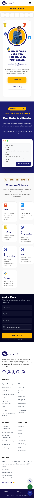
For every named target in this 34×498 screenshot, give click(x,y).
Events (20, 433)
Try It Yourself (23, 163)
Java (31, 15)
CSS (7, 15)
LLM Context (22, 451)
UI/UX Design (6, 391)
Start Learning (17, 87)
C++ (27, 15)
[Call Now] (30, 480)
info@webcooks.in (8, 478)
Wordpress (21, 400)
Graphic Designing (8, 394)
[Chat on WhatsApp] (30, 487)
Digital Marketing (7, 384)
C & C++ (20, 384)
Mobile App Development (6, 436)
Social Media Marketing (22, 411)
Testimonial (21, 440)
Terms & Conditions (22, 495)
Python (17, 15)
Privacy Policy (10, 495)
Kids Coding (22, 444)
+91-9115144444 (7, 470)
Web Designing (7, 387)
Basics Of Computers (21, 392)
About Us (21, 426)
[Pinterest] (13, 372)
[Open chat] (30, 493)
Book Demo (18, 80)
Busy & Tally (22, 396)
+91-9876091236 (7, 475)
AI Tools (13, 8)
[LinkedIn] (23, 372)
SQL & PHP (21, 387)
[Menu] (30, 3)
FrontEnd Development (6, 402)
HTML (2, 15)
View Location (7, 482)
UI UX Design (6, 448)
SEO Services (6, 444)
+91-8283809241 (7, 472)
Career (20, 430)
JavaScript (12, 15)
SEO (3, 398)
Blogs (19, 447)
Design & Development (6, 427)
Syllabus (21, 8)
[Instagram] (9, 372)
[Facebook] (4, 372)
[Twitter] (18, 372)
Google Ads (22, 403)
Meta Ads (21, 407)
